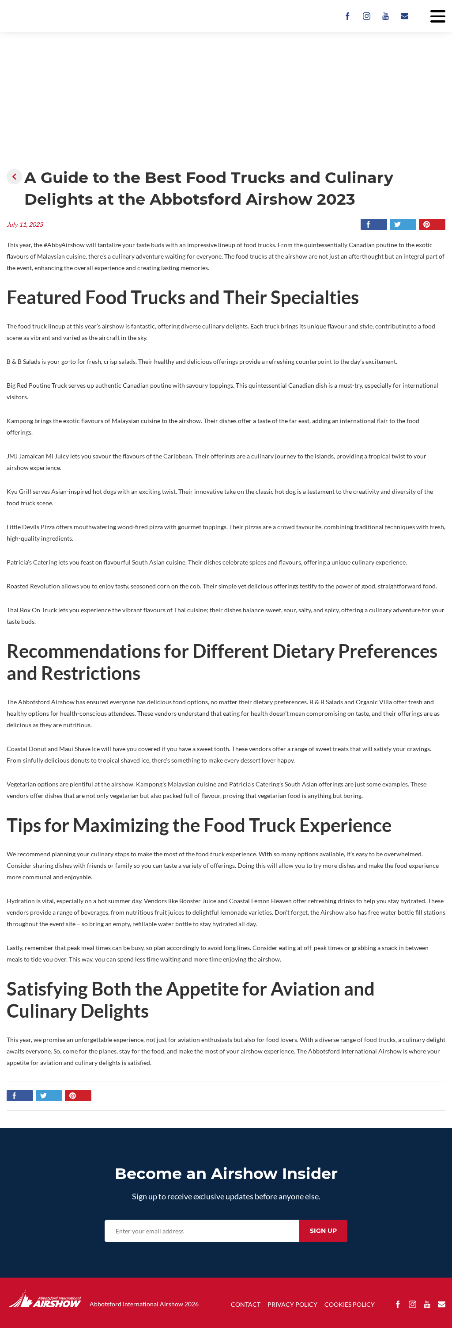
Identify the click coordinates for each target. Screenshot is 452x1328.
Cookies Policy (349, 1304)
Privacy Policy (292, 1304)
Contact (245, 1304)
